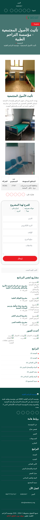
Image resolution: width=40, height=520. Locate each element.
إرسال (20, 258)
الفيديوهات (33, 438)
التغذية (35, 459)
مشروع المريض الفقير (19, 316)
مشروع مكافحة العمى (19, 322)
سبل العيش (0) (32, 372)
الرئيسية (20, 43)
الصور (35, 434)
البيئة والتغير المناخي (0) (29, 376)
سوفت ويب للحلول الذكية (15, 516)
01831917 (19, 6)
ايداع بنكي (15, 208)
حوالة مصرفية (29, 208)
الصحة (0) (34, 353)
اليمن (19, 3)
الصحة (35, 455)
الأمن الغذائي (32, 464)
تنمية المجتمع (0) (31, 381)
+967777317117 (10, 494)
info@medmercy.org (28, 502)
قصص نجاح (33, 429)
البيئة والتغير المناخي (30, 478)
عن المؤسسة (32, 424)
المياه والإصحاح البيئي (29, 468)
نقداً (27, 211)
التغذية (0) (33, 358)
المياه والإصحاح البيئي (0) (28, 367)
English (36, 24)
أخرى (18, 211)
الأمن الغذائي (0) (31, 362)
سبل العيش (33, 473)
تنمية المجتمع (32, 482)
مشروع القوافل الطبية (19, 298)
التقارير (34, 443)
